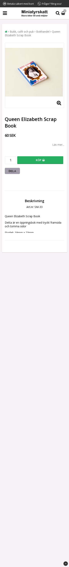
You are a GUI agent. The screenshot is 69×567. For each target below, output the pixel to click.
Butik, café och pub (22, 31)
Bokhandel (42, 31)
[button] (63, 13)
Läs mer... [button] (58, 144)
